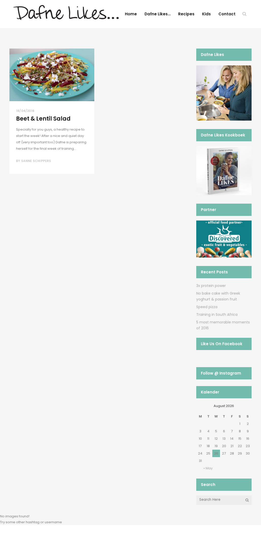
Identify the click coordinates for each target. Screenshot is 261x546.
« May (208, 468)
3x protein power (211, 285)
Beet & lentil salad (43, 119)
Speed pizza (206, 306)
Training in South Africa (217, 314)
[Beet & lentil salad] (51, 75)
